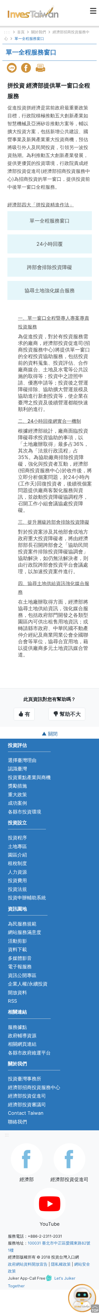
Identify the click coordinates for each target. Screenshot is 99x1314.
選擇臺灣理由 (22, 760)
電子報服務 (20, 966)
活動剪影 (17, 941)
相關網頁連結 (22, 1044)
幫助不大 (69, 714)
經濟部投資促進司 (27, 1096)
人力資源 (17, 872)
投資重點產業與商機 (29, 777)
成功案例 (17, 803)
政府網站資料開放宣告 (28, 1264)
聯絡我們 (17, 1122)
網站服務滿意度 (24, 932)
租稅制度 (17, 863)
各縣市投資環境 (24, 812)
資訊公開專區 (22, 975)
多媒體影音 (20, 958)
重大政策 (17, 794)
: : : (7, 32)
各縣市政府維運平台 (29, 1053)
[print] (41, 68)
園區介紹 (17, 855)
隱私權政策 (61, 1264)
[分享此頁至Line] (12, 68)
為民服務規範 (22, 924)
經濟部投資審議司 (27, 1104)
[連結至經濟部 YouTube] (49, 1203)
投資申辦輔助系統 (27, 897)
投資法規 (17, 889)
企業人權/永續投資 (28, 984)
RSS (12, 1001)
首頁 (21, 32)
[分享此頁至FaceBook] (26, 68)
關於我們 (38, 32)
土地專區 (17, 846)
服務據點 (17, 1027)
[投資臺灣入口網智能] (82, 1298)
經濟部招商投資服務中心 (34, 1087)
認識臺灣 (17, 768)
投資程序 (17, 837)
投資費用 (17, 880)
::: (7, 1134)
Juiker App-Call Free (26, 1278)
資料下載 (17, 949)
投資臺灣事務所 (24, 1078)
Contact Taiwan (26, 1113)
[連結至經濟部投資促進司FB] (69, 1159)
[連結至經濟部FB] (27, 1159)
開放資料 (17, 992)
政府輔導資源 (22, 1035)
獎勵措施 (17, 786)
